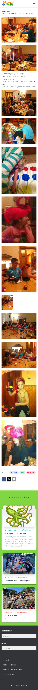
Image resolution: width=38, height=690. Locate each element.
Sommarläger (22, 577)
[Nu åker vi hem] (19, 598)
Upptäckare (30, 472)
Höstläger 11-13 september (16, 533)
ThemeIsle (26, 685)
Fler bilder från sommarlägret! (17, 580)
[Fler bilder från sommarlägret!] (19, 563)
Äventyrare (14, 472)
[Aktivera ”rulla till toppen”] (34, 685)
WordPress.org (9, 675)
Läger (22, 472)
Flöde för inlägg (9, 665)
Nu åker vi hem (11, 615)
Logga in (6, 660)
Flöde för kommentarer (12, 670)
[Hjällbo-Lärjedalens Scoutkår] (8, 3)
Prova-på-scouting (24, 530)
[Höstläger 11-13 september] (19, 516)
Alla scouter (9, 530)
